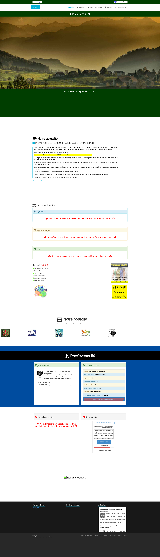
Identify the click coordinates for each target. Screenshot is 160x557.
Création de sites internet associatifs (42, 537)
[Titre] (13, 333)
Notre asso (109, 7)
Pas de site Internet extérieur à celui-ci (104, 399)
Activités (90, 7)
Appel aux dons (122, 7)
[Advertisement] (80, 105)
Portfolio (99, 7)
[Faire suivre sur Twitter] (36, 2)
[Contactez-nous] (39, 2)
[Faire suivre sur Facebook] (34, 2)
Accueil (72, 7)
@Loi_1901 (36, 507)
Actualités (81, 7)
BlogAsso (36, 7)
